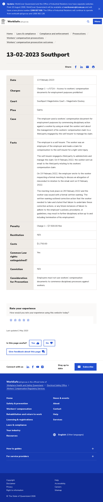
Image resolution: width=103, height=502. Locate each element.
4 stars (25, 320)
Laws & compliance (26, 33)
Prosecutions (79, 33)
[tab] (28, 366)
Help (55, 414)
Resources (12, 435)
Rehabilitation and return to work (24, 414)
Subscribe (88, 366)
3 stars (20, 320)
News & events (61, 398)
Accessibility (60, 483)
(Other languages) (71, 434)
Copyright (10, 480)
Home (10, 33)
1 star (12, 320)
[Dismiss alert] (99, 8)
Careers (58, 487)
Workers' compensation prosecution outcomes (30, 42)
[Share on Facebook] (75, 67)
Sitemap (58, 490)
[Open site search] (88, 21)
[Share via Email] (87, 67)
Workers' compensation (19, 408)
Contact (57, 408)
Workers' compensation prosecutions (25, 38)
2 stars (16, 320)
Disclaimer (10, 483)
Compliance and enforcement (54, 33)
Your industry (13, 430)
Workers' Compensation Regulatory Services (26, 388)
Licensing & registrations (19, 419)
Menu (97, 21)
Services (57, 419)
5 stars (29, 320)
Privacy (9, 487)
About (56, 403)
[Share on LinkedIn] (81, 67)
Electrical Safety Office (57, 385)
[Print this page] (93, 67)
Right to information (14, 490)
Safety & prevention (17, 403)
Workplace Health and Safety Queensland (25, 385)
